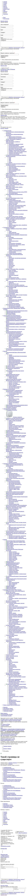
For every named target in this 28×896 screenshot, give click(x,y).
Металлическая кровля (14, 401)
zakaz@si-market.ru (22, 832)
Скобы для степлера (13, 620)
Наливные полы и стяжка (15, 207)
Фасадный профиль (13, 364)
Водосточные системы (14, 399)
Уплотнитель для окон (14, 303)
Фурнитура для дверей (14, 233)
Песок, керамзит (12, 222)
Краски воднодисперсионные (15, 238)
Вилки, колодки (12, 459)
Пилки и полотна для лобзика (16, 615)
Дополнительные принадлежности (17, 166)
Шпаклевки (11, 211)
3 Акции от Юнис (5, 725)
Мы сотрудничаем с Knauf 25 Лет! (8, 735)
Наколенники (12, 649)
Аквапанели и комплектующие (16, 144)
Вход (4, 17)
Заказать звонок (4, 21)
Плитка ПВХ (12, 265)
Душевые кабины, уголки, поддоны (17, 515)
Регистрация (6, 18)
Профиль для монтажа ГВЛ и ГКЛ (17, 150)
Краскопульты (12, 690)
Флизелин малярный (13, 275)
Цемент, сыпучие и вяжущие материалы (18, 210)
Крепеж (5, 778)
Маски (10, 637)
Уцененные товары (7, 710)
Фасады (5, 773)
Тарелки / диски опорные (15, 624)
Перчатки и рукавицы (14, 652)
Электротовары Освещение (9, 776)
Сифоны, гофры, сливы (14, 489)
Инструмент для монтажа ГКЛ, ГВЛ (17, 149)
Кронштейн (11, 358)
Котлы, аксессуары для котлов (16, 500)
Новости (5, 11)
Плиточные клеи (13, 209)
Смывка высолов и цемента (15, 253)
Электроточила (12, 702)
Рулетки (10, 597)
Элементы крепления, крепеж (16, 152)
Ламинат (11, 261)
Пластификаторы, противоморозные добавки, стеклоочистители (17, 250)
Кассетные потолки (13, 289)
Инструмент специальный (15, 679)
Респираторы (12, 653)
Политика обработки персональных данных (20, 843)
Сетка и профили (13, 385)
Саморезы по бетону (13, 572)
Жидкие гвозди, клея (13, 283)
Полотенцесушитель (13, 501)
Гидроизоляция (12, 251)
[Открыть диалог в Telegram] (12, 69)
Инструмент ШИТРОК (14, 680)
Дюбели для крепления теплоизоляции (18, 356)
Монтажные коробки (13, 428)
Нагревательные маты (14, 528)
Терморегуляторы (13, 529)
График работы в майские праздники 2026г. (11, 720)
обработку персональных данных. (16, 47)
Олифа (10, 247)
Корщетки (11, 609)
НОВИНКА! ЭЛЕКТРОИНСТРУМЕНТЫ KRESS (12, 730)
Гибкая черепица (13, 400)
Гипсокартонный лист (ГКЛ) (15, 147)
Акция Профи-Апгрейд (6, 715)
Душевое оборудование (14, 513)
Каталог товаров (4, 128)
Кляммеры (11, 357)
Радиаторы (11, 502)
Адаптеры (11, 458)
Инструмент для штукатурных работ (17, 205)
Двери (10, 231)
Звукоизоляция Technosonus (15, 136)
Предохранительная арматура (15, 475)
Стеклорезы (11, 633)
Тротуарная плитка (13, 193)
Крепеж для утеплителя (14, 384)
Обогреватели (12, 693)
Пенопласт (11, 340)
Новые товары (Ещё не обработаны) (11, 781)
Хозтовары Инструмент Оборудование (12, 779)
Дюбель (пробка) (13, 551)
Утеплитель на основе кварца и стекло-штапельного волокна (18, 342)
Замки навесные (12, 232)
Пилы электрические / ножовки (16, 696)
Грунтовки (11, 237)
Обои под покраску (13, 271)
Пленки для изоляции (14, 402)
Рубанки (11, 697)
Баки (10, 467)
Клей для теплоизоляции (14, 336)
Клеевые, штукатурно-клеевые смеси (17, 381)
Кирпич (10, 190)
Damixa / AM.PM (12, 510)
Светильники (12, 293)
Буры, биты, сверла (13, 605)
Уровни (10, 599)
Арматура (11, 178)
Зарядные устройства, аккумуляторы (17, 686)
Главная (5, 1)
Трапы (10, 490)
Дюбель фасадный (13, 559)
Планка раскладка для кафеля (15, 299)
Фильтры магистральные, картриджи (17, 535)
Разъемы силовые (13, 462)
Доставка (5, 7)
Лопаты (10, 663)
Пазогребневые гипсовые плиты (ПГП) (18, 191)
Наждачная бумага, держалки (15, 614)
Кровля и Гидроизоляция (9, 774)
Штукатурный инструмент (15, 630)
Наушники (11, 651)
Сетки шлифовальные (14, 619)
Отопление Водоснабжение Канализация (12, 777)
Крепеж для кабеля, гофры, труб (16, 426)
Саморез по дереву (13, 569)
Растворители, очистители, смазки (17, 244)
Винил (10, 256)
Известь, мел (12, 221)
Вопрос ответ (6, 9)
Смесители (11, 520)
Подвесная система (13, 291)
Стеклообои (11, 272)
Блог (4, 10)
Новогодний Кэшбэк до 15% (7, 740)
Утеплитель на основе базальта (16, 334)
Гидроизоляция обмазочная (15, 392)
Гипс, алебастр (12, 220)
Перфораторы (12, 695)
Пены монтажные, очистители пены (17, 281)
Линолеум (11, 263)
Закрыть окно (4, 65)
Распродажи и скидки (8, 709)
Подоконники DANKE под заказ (16, 307)
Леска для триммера (13, 662)
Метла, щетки (12, 664)
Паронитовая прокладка (14, 362)
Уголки (10, 302)
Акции (4, 4)
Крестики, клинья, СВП (14, 610)
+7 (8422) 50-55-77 (5, 855)
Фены (10, 698)
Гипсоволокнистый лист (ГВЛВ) (16, 146)
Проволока (11, 180)
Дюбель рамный (12, 556)
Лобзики (11, 691)
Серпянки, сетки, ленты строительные (18, 151)
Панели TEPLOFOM (13, 337)
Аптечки (11, 644)
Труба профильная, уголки (15, 183)
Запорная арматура (13, 473)
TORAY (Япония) (13, 378)
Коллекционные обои (14, 277)
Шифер (10, 403)
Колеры (10, 248)
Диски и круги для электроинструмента (18, 606)
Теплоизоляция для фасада (15, 386)
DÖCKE (11, 372)
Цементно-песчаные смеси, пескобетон (18, 225)
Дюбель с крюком (13, 557)
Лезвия (10, 611)
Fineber (10, 369)
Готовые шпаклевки (13, 245)
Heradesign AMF (12, 287)
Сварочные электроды (14, 638)
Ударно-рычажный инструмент (16, 629)
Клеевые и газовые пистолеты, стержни (18, 687)
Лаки (10, 242)
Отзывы (5, 2)
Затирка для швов (13, 204)
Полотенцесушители (13, 517)
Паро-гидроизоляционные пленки (17, 361)
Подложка (11, 266)
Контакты (5, 13)
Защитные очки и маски (14, 647)
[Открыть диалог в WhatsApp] (3, 69)
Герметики (11, 282)
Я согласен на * (13, 879)
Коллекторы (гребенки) (14, 474)
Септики (11, 468)
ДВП (10, 160)
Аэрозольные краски (13, 240)
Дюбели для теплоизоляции (15, 335)
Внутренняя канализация (14, 483)
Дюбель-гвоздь (12, 560)
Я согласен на (13, 47)
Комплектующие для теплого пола (17, 527)
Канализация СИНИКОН (15, 486)
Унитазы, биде (12, 521)
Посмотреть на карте (5, 846)
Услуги (5, 5)
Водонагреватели (13, 499)
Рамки (10, 440)
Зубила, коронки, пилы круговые (16, 608)
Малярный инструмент (14, 626)
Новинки (5, 707)
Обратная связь (4, 854)
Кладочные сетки (13, 179)
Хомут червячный (13, 583)
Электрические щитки (14, 453)
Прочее (10, 618)
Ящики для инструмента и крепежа (17, 631)
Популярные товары (8, 708)
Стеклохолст (12, 274)
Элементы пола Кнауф (14, 153)
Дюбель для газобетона (14, 553)
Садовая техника (13, 703)
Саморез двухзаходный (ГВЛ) (15, 567)
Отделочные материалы (8, 768)
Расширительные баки (14, 504)
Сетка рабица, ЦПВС (14, 182)
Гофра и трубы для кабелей (15, 420)
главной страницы (12, 762)
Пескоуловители (12, 171)
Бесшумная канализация (14, 482)
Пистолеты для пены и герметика (16, 285)
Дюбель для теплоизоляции (15, 555)
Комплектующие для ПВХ (15, 297)
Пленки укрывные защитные (15, 616)
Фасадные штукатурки (14, 387)
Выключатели (12, 437)
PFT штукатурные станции (15, 675)
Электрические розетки (14, 441)
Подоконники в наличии (14, 305)
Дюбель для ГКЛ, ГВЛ (14, 554)
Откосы (10, 298)
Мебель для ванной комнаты (15, 516)
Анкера (10, 354)
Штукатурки (12, 212)
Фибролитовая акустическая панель (17, 138)
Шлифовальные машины (14, 701)
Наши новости (4, 713)
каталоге (10, 764)
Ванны (10, 512)
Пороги (10, 267)
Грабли (10, 660)
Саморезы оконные (13, 571)
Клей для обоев (12, 270)
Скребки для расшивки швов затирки (17, 632)
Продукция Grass (13, 667)
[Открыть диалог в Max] (8, 69)
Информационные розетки (15, 439)
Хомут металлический (14, 582)
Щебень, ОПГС (12, 226)
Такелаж (11, 668)
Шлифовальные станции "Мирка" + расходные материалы (17, 682)
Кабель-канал (12, 424)
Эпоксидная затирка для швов (16, 216)
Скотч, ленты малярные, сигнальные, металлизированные (17, 622)
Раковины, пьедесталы (14, 518)
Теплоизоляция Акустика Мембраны (11, 772)
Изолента (11, 422)
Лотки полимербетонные (14, 169)
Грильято (11, 288)
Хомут (10, 581)
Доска (10, 196)
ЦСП (10, 157)
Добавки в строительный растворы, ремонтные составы (17, 202)
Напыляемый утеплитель (14, 338)
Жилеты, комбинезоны (14, 646)
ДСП (10, 161)
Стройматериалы (7, 767)
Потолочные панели (13, 292)
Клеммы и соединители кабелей (16, 425)
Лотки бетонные (12, 167)
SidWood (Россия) (13, 376)
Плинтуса (11, 264)
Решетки (11, 172)
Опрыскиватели (12, 665)
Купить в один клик (16, 880)
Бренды (5, 6)
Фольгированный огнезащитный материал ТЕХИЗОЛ (16, 344)
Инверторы (11, 636)
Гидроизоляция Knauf (14, 145)
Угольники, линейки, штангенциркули (18, 598)
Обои (10, 276)
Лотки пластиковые (13, 168)
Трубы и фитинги (13, 477)
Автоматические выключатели (16, 452)
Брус (10, 195)
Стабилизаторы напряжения (15, 455)
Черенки (11, 670)
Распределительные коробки (15, 429)
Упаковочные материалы (14, 669)
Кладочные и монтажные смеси (16, 206)
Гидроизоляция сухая (14, 394)
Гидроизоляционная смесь (15, 200)
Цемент (10, 223)
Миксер (10, 692)
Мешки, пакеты (12, 613)
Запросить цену (12, 893)
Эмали (10, 239)
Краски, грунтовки (13, 383)
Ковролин (11, 260)
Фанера (10, 162)
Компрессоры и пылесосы (15, 689)
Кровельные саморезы (14, 566)
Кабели (10, 423)
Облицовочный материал (15, 359)
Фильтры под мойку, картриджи (16, 537)
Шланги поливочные (14, 671)
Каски (10, 648)
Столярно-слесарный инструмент (16, 627)
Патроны (11, 461)
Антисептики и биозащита (15, 243)
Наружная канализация (14, 488)
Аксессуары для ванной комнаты (16, 511)
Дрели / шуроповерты (14, 685)
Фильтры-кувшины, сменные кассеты (17, 538)
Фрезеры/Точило (12, 700)
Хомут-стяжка (12, 584)
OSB (10, 158)
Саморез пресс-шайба (14, 570)
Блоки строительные (13, 189)
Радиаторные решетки (14, 301)
